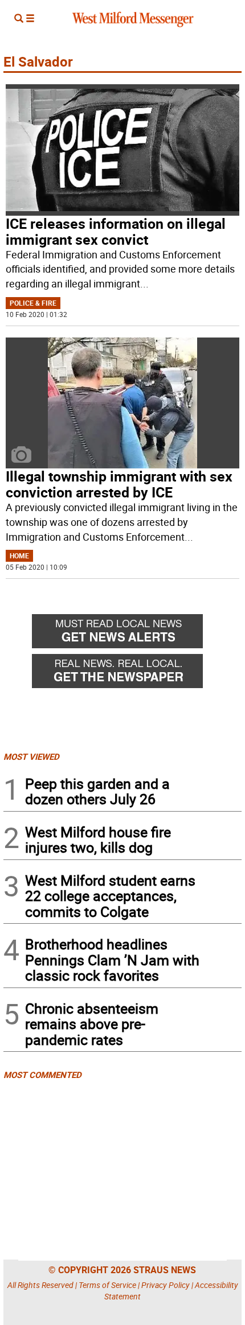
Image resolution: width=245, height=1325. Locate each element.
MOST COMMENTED (42, 1074)
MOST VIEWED (31, 756)
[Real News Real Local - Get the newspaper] (137, 674)
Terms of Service (107, 1284)
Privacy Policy (165, 1284)
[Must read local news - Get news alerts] (137, 634)
